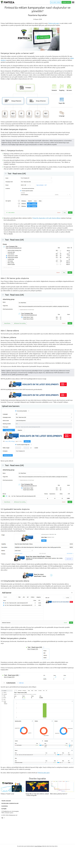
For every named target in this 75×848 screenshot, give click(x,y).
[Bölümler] (73, 2)
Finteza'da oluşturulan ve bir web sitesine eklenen (46, 218)
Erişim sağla (66, 2)
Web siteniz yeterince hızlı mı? (58, 794)
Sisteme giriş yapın (53, 23)
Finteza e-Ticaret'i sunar (7, 794)
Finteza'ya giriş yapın (44, 773)
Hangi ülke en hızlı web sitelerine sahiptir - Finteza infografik (37, 794)
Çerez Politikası (38, 846)
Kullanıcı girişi (55, 2)
